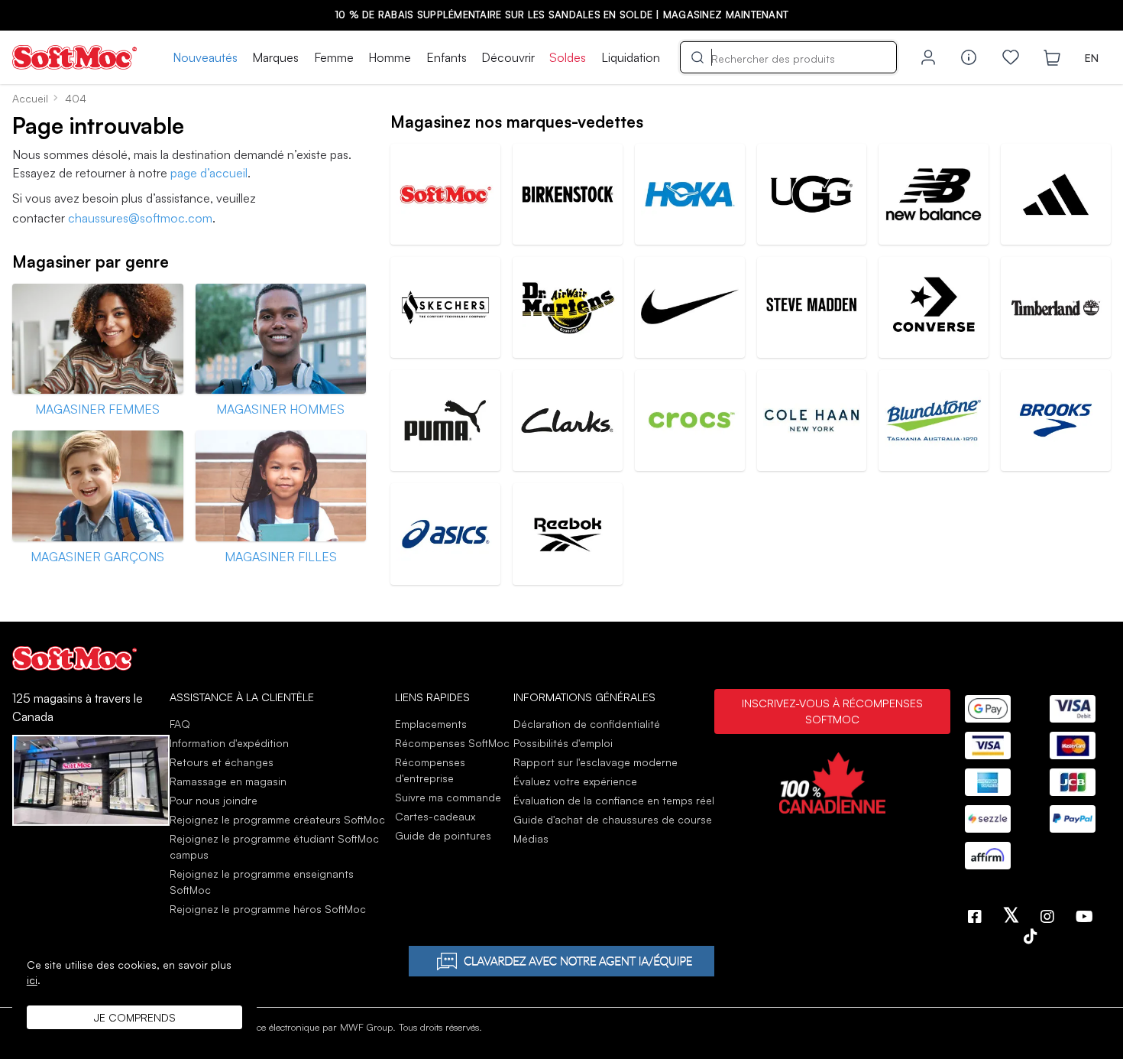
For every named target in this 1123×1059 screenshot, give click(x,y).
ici (32, 979)
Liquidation (630, 57)
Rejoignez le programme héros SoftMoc (268, 908)
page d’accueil (209, 172)
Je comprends (135, 1017)
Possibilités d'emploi (563, 742)
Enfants (446, 57)
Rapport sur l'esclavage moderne (595, 761)
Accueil (30, 98)
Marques (275, 57)
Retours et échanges (221, 761)
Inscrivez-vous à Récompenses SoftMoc (832, 711)
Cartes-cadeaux (435, 816)
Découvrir (508, 57)
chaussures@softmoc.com (140, 218)
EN (1092, 57)
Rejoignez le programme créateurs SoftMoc (277, 819)
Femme (334, 57)
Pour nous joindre (213, 800)
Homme (389, 57)
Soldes (567, 57)
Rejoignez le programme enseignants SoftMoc (262, 881)
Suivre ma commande (448, 797)
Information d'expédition (229, 742)
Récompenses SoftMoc (452, 742)
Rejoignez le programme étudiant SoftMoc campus (274, 846)
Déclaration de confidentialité (586, 723)
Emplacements (431, 723)
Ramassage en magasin (228, 781)
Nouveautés (205, 57)
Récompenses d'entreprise (430, 770)
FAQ (180, 723)
